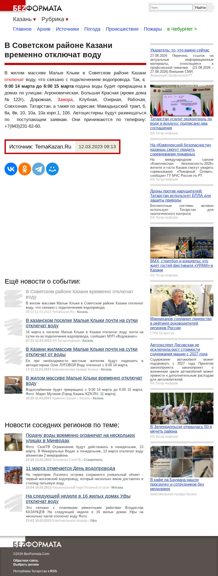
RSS (53, 571)
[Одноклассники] (24, 169)
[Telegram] (38, 169)
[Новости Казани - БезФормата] (32, 6)
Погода (92, 29)
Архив (44, 29)
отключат (14, 79)
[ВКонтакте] (11, 169)
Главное (22, 29)
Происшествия (122, 29)
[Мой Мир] (52, 169)
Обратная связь (25, 560)
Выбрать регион (26, 564)
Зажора (65, 99)
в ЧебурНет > (182, 29)
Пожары (153, 29)
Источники (67, 29)
